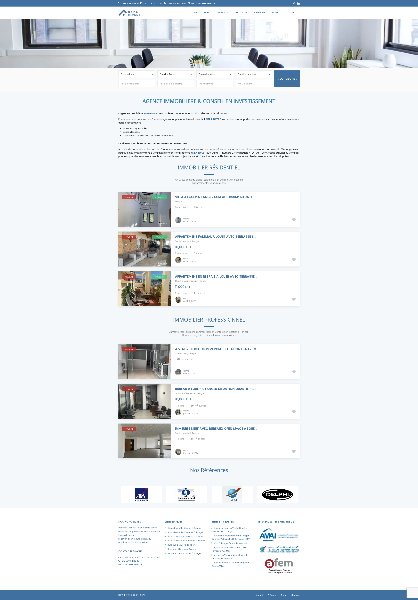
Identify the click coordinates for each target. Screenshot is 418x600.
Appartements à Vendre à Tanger (186, 532)
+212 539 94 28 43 (176, 3)
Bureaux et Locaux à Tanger (182, 549)
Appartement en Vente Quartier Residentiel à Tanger (229, 529)
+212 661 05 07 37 (153, 3)
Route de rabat (183, 241)
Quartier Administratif (186, 281)
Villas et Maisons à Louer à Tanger (185, 536)
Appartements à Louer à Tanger (184, 528)
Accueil (193, 12)
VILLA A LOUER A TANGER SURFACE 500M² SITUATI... (214, 197)
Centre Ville (181, 353)
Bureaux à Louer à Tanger (181, 544)
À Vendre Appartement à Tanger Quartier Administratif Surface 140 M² (230, 537)
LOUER (207, 12)
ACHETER (223, 12)
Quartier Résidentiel (185, 393)
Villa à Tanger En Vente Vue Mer (231, 543)
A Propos (259, 12)
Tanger (179, 201)
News (275, 12)
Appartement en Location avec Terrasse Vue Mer (229, 549)
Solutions (241, 12)
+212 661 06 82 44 (130, 3)
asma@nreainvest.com (203, 3)
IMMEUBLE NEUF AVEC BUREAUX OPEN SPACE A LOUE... (216, 428)
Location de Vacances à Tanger (184, 553)
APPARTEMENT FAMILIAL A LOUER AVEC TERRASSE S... (215, 236)
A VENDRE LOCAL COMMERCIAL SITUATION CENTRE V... (217, 349)
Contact (291, 12)
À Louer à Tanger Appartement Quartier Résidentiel (229, 557)
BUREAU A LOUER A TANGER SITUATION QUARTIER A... (215, 389)
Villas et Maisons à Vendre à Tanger (187, 540)
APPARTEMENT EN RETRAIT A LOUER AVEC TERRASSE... (216, 276)
